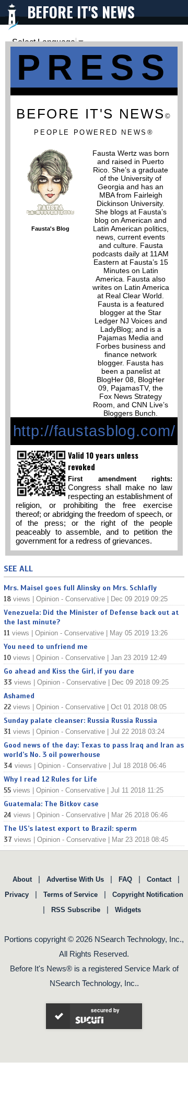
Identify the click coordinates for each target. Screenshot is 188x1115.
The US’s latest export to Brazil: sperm (70, 828)
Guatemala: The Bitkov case (51, 803)
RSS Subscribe (75, 910)
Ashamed (19, 695)
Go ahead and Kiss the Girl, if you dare (69, 671)
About (22, 879)
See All (18, 569)
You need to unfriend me (46, 646)
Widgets (128, 910)
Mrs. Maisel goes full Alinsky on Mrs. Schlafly (80, 587)
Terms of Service (70, 895)
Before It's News (81, 12)
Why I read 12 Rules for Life (50, 779)
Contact (159, 879)
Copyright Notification (147, 895)
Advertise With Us (75, 879)
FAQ (125, 879)
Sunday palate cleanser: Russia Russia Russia (80, 720)
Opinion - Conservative (70, 599)
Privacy (17, 895)
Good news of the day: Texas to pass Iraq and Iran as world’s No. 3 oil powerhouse (94, 750)
